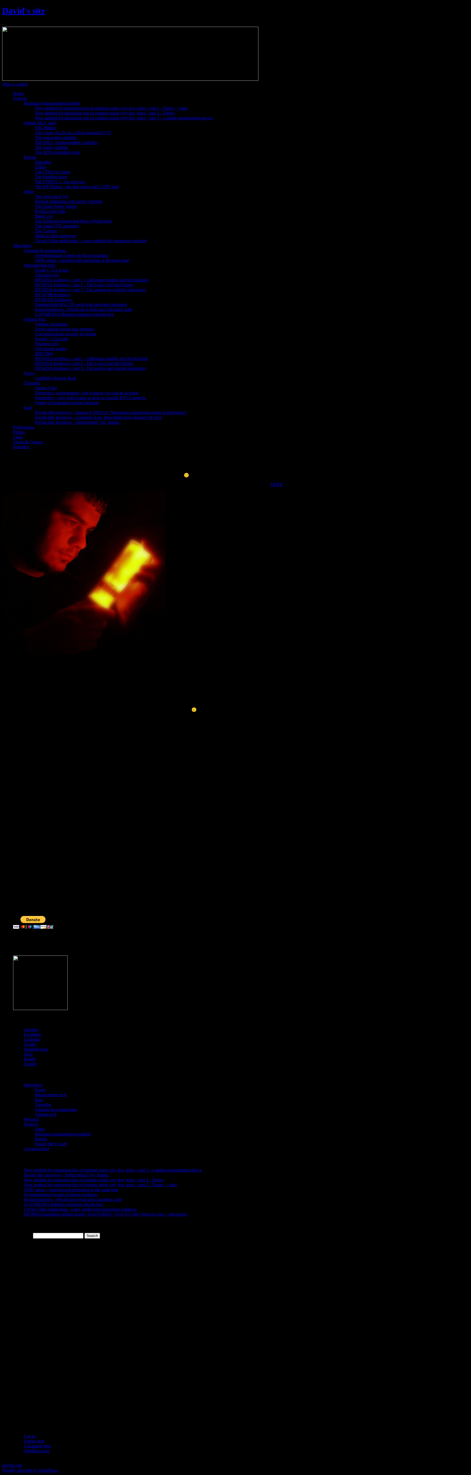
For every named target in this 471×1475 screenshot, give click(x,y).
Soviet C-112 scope (51, 270)
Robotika (21, 446)
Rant (28, 407)
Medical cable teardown (55, 235)
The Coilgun (46, 231)
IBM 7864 (44, 353)
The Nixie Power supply (56, 206)
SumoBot (43, 162)
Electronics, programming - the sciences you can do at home (86, 392)
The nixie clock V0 (51, 196)
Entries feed (34, 1441)
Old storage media (50, 348)
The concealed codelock (56, 137)
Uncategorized (36, 1148)
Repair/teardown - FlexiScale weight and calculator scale (83, 309)
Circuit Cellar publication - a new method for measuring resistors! (91, 240)
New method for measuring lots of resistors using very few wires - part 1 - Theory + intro (111, 108)
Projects (20, 98)
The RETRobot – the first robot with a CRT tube (77, 186)
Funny (29, 373)
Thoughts (32, 383)
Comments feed (37, 1446)
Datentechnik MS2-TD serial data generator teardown (81, 304)
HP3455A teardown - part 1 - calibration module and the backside (91, 280)
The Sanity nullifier (51, 147)
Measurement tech (39, 265)
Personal (31, 1119)
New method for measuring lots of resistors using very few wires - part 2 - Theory (105, 113)
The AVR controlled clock (57, 152)
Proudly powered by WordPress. (30, 1470)
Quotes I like (46, 388)
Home (18, 93)
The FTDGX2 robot (52, 172)
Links (18, 437)
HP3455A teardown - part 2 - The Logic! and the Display (84, 285)
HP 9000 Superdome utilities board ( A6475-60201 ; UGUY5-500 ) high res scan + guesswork (105, 1214)
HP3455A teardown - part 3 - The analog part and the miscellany (90, 289)
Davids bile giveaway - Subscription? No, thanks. (77, 422)
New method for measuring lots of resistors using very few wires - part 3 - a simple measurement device (124, 118)
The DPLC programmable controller (66, 142)
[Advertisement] (24, 808)
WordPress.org (36, 1451)
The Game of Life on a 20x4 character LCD (73, 132)
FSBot (40, 167)
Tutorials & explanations (45, 250)
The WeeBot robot (51, 177)
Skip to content (15, 84)
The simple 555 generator (57, 226)
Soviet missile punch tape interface (64, 329)
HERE (277, 484)
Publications (23, 427)
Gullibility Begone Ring (55, 378)
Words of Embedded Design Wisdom (67, 402)
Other (29, 191)
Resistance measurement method (52, 103)
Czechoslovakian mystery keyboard (65, 334)
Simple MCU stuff (40, 123)
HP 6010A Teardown (53, 299)
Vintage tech (35, 319)
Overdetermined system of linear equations (71, 255)
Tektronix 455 (47, 275)
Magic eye (44, 216)
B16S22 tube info (50, 211)
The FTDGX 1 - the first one (60, 181)
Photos (19, 432)
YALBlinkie (45, 127)
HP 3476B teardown (52, 294)
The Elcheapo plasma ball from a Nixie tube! (73, 221)
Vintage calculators (51, 324)
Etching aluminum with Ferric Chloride (68, 201)
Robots (30, 157)
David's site (23, 11)
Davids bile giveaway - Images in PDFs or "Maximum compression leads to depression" (111, 412)
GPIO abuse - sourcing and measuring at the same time (82, 260)
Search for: (22, 1235)
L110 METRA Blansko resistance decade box (74, 314)
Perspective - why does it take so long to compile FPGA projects (90, 397)
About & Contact (28, 442)
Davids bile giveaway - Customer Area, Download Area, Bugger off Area (98, 417)
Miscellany (22, 245)
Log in (29, 1436)
